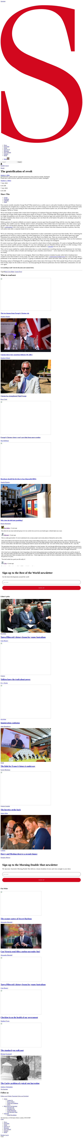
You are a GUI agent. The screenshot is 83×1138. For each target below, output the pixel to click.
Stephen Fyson (5, 1021)
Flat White (3, 633)
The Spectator (4, 1089)
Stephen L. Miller (5, 175)
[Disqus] (41, 545)
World (2, 168)
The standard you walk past (12, 1050)
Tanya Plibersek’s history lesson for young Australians (23, 637)
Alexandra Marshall (6, 922)
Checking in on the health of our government (19, 1017)
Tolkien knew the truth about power (15, 679)
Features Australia (5, 806)
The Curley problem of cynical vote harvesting (20, 1083)
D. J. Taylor (4, 683)
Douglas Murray (5, 857)
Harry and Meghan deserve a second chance (19, 854)
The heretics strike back (11, 810)
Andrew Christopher (7, 1087)
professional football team (57, 256)
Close (2, 1119)
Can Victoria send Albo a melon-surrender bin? (20, 951)
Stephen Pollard (5, 358)
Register (3, 165)
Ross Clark (4, 399)
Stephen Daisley (5, 316)
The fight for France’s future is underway (18, 766)
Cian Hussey (4, 641)
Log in (7, 165)
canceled (50, 246)
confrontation (9, 227)
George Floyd (18, 271)
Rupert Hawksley (6, 523)
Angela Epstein (5, 482)
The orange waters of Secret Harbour (16, 919)
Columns (3, 850)
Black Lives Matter (9, 271)
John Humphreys (6, 726)
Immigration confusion (10, 723)
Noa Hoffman (5, 440)
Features (3, 676)
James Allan (4, 813)
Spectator (3, 1)
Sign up (41, 588)
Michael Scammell (6, 1054)
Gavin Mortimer (5, 770)
